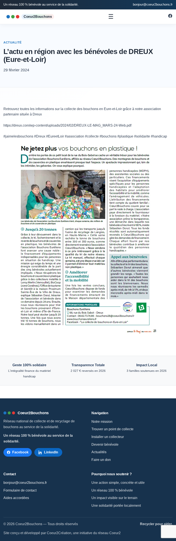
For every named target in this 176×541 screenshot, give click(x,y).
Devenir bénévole (104, 444)
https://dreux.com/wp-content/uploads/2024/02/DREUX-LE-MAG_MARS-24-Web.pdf (67, 125)
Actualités (98, 452)
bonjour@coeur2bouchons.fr (153, 4)
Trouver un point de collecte (112, 429)
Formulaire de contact (19, 490)
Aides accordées (16, 498)
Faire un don (101, 460)
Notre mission (101, 421)
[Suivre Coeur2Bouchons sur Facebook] (170, 17)
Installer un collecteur (107, 437)
